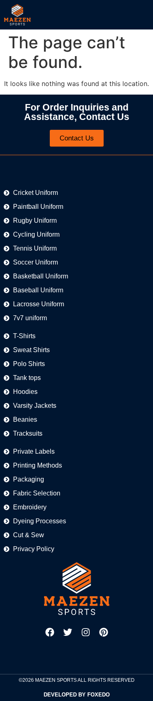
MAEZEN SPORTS (56, 680)
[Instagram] (86, 632)
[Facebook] (50, 632)
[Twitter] (68, 632)
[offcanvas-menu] (141, 15)
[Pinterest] (104, 632)
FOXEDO (98, 695)
